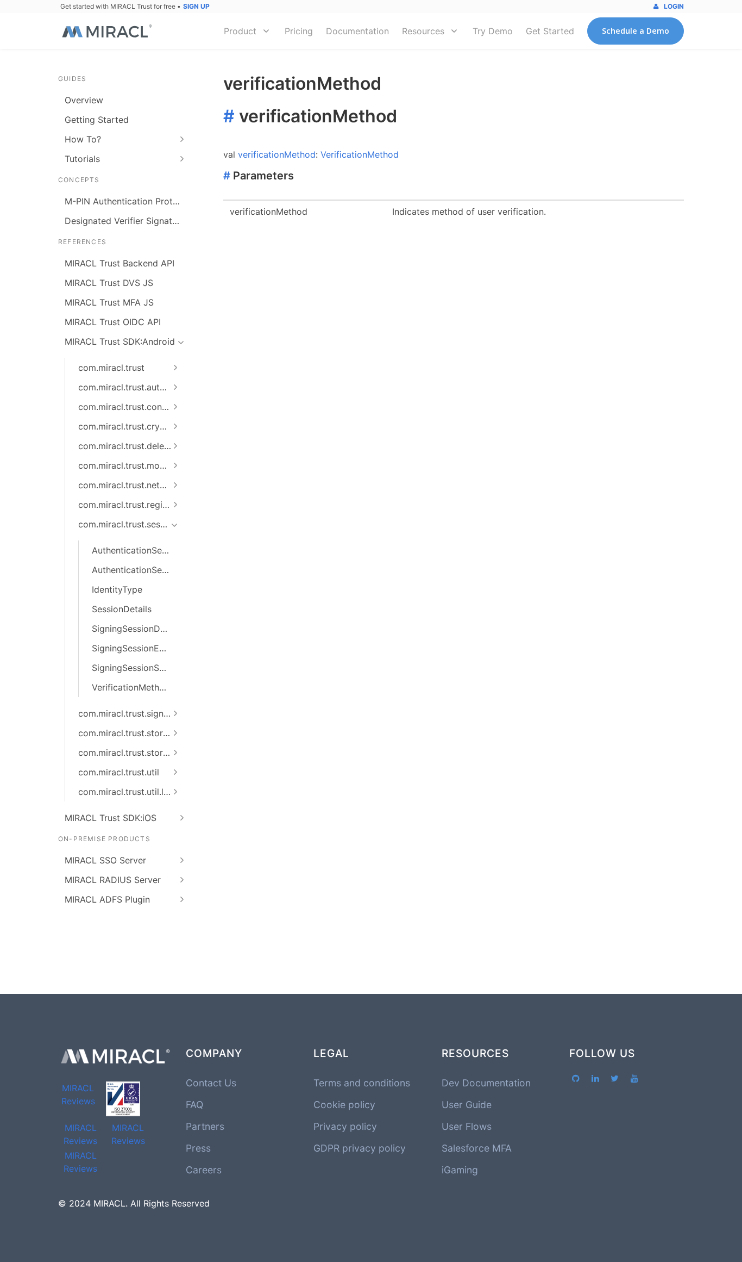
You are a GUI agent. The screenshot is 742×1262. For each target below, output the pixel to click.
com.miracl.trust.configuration (130, 406)
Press (198, 1148)
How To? (83, 139)
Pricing (299, 31)
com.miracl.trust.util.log (126, 791)
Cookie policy (344, 1104)
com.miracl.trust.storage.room (130, 752)
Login (673, 6)
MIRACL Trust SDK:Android (120, 341)
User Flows (467, 1126)
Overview (84, 100)
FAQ (194, 1104)
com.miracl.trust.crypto (126, 426)
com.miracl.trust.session (127, 524)
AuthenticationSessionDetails (133, 550)
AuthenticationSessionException (133, 569)
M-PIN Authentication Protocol (126, 201)
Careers (204, 1170)
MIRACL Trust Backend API (119, 263)
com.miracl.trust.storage (128, 733)
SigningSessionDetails (133, 628)
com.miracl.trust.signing (127, 713)
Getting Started (97, 119)
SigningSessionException (133, 648)
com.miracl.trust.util (118, 772)
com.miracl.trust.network (129, 485)
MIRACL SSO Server (105, 860)
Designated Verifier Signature (125, 220)
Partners (205, 1126)
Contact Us (211, 1083)
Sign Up (196, 6)
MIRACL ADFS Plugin (107, 899)
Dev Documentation (486, 1083)
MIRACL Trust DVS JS (109, 282)
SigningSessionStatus (133, 667)
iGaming (460, 1170)
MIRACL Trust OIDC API (113, 321)
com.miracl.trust (111, 367)
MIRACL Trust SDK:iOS (110, 817)
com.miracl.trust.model (125, 465)
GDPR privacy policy (359, 1148)
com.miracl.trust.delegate (130, 445)
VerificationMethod (131, 687)
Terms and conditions (361, 1083)
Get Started (550, 31)
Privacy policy (345, 1126)
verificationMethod (277, 154)
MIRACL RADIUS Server (113, 879)
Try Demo (493, 31)
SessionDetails (122, 609)
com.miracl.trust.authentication (130, 387)
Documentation (357, 31)
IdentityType (117, 589)
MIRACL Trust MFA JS (109, 302)
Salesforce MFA (477, 1148)
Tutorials (82, 158)
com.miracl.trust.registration (130, 504)
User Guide (467, 1104)
